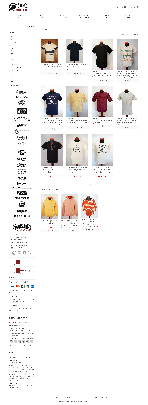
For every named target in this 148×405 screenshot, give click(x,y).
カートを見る (135, 7)
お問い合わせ (66, 397)
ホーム (41, 397)
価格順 (129, 34)
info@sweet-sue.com (20, 242)
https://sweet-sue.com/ (20, 245)
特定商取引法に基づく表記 (101, 397)
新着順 (136, 34)
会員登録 (124, 7)
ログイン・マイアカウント (110, 7)
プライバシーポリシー (81, 397)
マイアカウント (52, 397)
